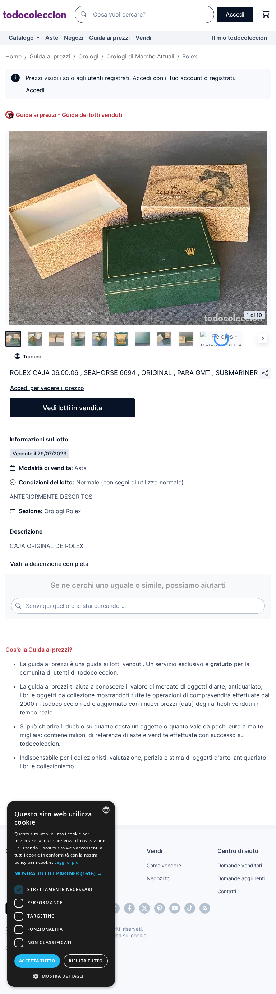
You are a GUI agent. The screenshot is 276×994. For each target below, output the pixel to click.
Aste (51, 37)
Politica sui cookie (125, 935)
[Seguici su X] (144, 908)
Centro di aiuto (237, 850)
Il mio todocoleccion (239, 37)
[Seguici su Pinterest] (159, 908)
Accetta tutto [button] (37, 961)
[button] (61, 873)
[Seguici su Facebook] (129, 908)
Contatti (226, 891)
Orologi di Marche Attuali (140, 56)
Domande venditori (239, 865)
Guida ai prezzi (109, 37)
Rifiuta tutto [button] (86, 961)
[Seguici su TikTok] (189, 908)
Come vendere (164, 865)
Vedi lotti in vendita (72, 408)
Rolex (189, 56)
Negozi (73, 37)
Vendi (143, 37)
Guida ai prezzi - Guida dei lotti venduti (69, 114)
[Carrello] (266, 14)
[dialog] (61, 894)
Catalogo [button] (22, 37)
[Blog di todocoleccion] (204, 908)
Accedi (35, 90)
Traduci (32, 356)
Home (13, 56)
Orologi (88, 56)
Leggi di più (66, 862)
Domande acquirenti (241, 878)
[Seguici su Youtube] (174, 908)
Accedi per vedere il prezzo (47, 387)
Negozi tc (158, 878)
